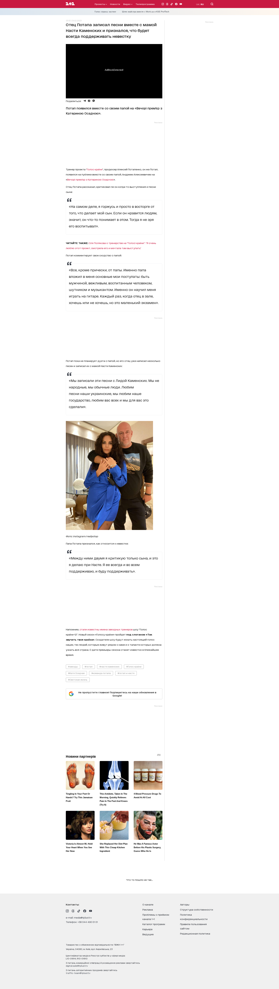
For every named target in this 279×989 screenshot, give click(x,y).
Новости (115, 4)
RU (202, 4)
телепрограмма (145, 4)
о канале (147, 904)
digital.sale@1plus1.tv (77, 965)
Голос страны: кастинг (105, 11)
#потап (89, 666)
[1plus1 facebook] (84, 911)
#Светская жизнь (77, 679)
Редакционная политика (195, 933)
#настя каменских (109, 666)
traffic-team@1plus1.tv (78, 973)
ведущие (148, 934)
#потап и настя (126, 673)
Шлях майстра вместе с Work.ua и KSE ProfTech (145, 11)
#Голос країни (133, 666)
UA (197, 4)
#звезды (73, 666)
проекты (100, 4)
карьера (147, 929)
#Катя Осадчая (76, 673)
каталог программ (153, 924)
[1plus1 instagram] (67, 911)
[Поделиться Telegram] (84, 101)
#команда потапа (101, 673)
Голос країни (94, 169)
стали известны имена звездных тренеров (106, 629)
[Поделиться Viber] (93, 101)
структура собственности (196, 909)
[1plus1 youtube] (90, 911)
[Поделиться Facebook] (89, 101)
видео (127, 4)
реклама (147, 909)
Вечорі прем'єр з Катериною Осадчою (90, 179)
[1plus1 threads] (73, 911)
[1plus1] (70, 4)
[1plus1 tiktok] (78, 911)
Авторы (184, 904)
